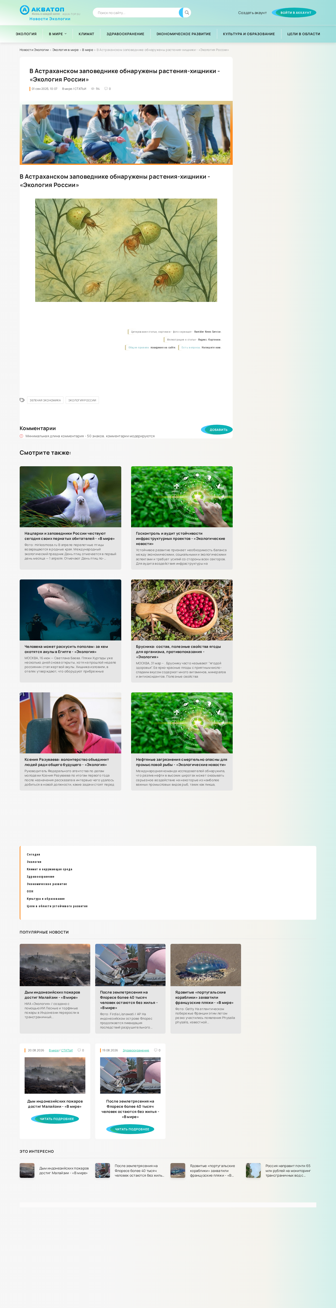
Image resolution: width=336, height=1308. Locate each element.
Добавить (219, 430)
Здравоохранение (125, 33)
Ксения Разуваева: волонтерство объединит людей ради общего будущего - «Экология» (67, 762)
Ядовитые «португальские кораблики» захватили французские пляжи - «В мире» (204, 997)
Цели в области (303, 33)
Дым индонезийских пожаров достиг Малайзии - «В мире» (52, 995)
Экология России (82, 400)
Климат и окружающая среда (49, 869)
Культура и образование (249, 33)
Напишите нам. (211, 347)
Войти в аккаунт (296, 13)
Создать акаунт (252, 12)
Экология (26, 33)
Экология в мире (65, 49)
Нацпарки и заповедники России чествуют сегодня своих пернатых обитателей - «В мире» (70, 536)
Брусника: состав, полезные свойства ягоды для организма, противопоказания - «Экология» (178, 651)
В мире (56, 33)
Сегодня (33, 854)
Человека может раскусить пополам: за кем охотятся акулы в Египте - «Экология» (66, 649)
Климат (86, 33)
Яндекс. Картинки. (209, 339)
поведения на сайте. (163, 347)
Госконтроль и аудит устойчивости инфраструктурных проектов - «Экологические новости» (180, 538)
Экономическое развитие (183, 33)
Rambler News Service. (207, 331)
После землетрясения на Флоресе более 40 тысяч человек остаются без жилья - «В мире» (129, 1000)
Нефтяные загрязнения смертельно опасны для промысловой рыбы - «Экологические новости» (182, 762)
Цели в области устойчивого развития (57, 906)
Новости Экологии (50, 16)
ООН (30, 891)
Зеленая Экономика (45, 400)
